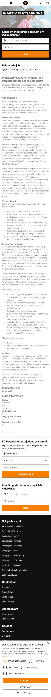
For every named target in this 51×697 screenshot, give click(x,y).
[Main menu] (3, 3)
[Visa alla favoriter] (11, 2)
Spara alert (25, 474)
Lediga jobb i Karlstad (11, 565)
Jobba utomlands (9, 575)
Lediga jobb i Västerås (11, 541)
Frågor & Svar (8, 592)
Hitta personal (8, 614)
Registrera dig (8, 631)
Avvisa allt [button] (25, 687)
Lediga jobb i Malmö (10, 536)
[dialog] (25, 668)
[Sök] (40, 2)
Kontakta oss (7, 597)
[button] (25, 692)
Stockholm (7, 432)
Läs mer (5, 656)
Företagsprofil (8, 619)
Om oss (5, 587)
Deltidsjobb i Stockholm (12, 531)
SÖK (25, 54)
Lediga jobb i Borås (10, 550)
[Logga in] (47, 3)
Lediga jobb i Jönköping (12, 546)
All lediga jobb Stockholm (12, 526)
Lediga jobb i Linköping (12, 560)
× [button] (48, 643)
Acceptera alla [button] (25, 681)
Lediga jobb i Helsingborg (13, 555)
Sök (25, 508)
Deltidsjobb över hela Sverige (14, 570)
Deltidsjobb (7, 636)
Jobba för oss (8, 602)
